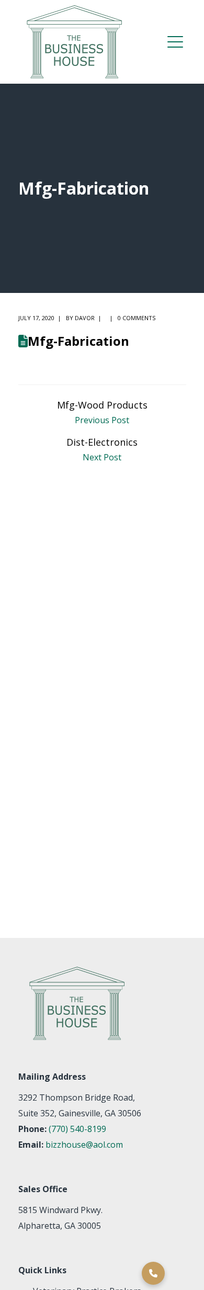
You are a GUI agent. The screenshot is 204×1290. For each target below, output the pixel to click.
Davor (85, 318)
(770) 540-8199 (77, 1129)
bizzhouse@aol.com (84, 1144)
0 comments (136, 318)
